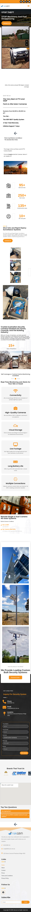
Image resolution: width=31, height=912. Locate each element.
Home (3, 865)
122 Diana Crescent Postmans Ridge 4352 (14, 853)
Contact (3, 870)
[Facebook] (3, 892)
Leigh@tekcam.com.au (9, 848)
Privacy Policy (5, 878)
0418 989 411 (6, 845)
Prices (3, 873)
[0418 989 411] (2, 845)
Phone (4, 746)
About (2, 867)
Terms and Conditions (7, 875)
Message (5, 740)
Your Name (5, 724)
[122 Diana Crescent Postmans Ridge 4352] (2, 853)
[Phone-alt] (26, 1)
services (5, 735)
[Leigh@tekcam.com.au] (2, 848)
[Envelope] (29, 1)
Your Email (5, 729)
